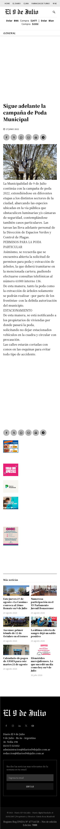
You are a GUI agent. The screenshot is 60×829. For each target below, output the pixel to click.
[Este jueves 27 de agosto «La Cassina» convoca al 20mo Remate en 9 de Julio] (16, 590)
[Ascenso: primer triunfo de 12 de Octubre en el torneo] (16, 622)
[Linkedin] (19, 726)
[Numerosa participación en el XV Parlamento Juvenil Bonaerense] (44, 590)
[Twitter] (14, 137)
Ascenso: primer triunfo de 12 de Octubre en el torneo (15, 633)
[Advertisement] (30, 68)
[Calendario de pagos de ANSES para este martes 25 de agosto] (16, 650)
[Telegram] (43, 137)
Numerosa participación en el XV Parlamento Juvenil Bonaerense (42, 603)
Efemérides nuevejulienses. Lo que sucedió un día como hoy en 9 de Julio (42, 664)
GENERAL (9, 33)
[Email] (28, 137)
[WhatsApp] (21, 137)
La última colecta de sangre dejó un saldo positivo (43, 633)
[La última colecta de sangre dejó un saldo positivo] (44, 622)
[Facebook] (6, 137)
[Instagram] (13, 726)
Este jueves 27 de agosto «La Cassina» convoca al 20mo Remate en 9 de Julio (15, 603)
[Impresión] (36, 137)
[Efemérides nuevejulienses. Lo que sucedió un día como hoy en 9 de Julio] (44, 650)
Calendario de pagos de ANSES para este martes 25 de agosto (15, 661)
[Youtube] (33, 726)
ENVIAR (30, 786)
